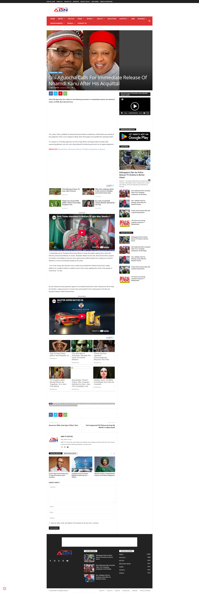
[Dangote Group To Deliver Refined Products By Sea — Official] (82, 464)
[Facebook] (51, 93)
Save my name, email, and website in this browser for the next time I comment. (75, 523)
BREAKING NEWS (58, 28)
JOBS (133, 19)
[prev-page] (112, 453)
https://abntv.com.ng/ (66, 439)
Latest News (66, 403)
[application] (134, 106)
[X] (56, 93)
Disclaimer (95, 1)
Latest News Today (76, 403)
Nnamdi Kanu (53, 405)
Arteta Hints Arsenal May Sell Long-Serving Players (140, 211)
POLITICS (71, 19)
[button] (149, 21)
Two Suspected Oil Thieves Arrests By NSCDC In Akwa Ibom (100, 426)
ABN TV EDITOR (54, 87)
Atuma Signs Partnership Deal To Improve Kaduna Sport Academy (58, 475)
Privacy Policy (85, 1)
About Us (59, 1)
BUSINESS (141, 19)
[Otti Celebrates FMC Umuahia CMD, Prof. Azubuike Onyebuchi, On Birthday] (124, 193)
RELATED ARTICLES (55, 453)
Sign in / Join (51, 1)
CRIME (79, 19)
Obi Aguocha (73, 405)
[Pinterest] (60, 93)
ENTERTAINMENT (56, 23)
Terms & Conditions (106, 1)
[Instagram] (55, 561)
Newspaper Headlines (108, 403)
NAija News (98, 403)
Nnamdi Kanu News (63, 405)
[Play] (122, 113)
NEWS (60, 72)
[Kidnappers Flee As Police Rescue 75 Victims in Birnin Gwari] (134, 160)
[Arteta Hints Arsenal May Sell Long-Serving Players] (124, 213)
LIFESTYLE (123, 19)
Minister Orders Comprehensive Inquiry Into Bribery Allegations (104, 474)
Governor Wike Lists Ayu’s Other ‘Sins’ (63, 425)
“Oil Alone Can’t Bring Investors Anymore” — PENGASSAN (138, 222)
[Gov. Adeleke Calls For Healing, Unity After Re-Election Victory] (124, 203)
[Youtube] (67, 447)
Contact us (67, 1)
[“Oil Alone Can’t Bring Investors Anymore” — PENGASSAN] (124, 223)
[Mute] (144, 113)
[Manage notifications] (4, 588)
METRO (60, 19)
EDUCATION (112, 19)
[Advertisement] (114, 9)
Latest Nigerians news (88, 403)
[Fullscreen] (148, 113)
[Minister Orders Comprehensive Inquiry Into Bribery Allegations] (104, 464)
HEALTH (100, 19)
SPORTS (89, 19)
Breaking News (58, 403)
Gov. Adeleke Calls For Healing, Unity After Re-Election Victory (138, 202)
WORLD (70, 23)
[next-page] (114, 453)
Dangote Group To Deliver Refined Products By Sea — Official (80, 475)
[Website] (63, 561)
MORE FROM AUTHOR (70, 453)
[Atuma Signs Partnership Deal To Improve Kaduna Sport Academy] (59, 464)
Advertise (76, 1)
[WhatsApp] (65, 93)
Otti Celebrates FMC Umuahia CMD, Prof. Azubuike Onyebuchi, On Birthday (140, 192)
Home (52, 19)
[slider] (133, 113)
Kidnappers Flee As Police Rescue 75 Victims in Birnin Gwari (131, 175)
